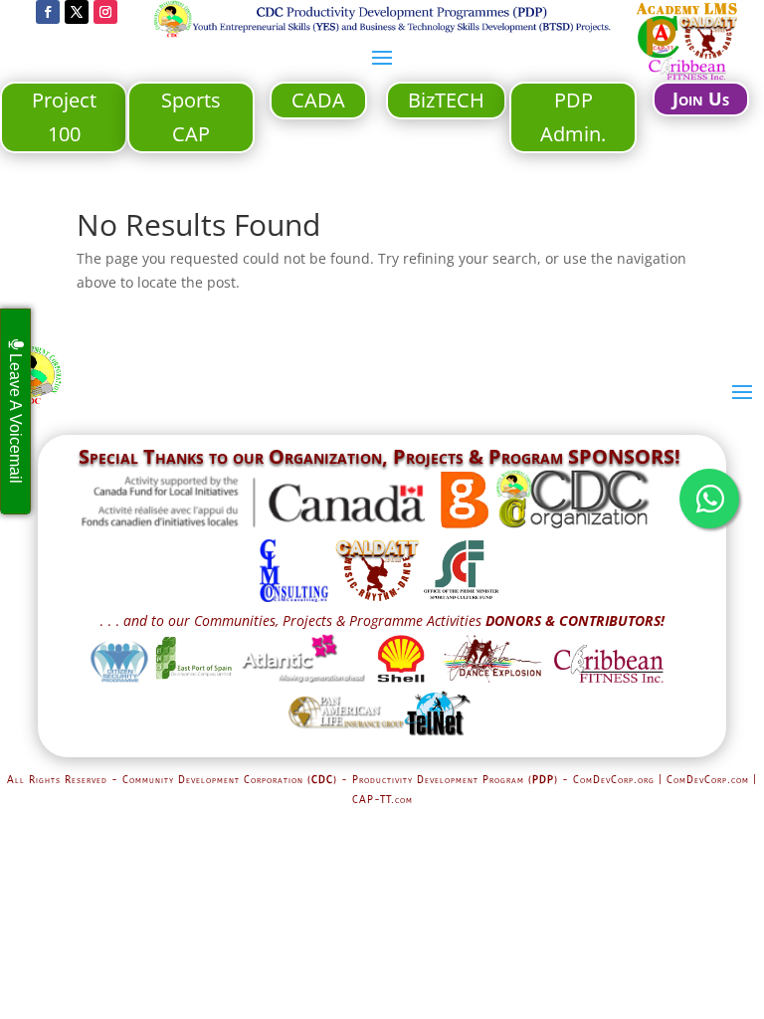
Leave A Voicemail (15, 416)
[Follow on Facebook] (48, 12)
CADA (318, 100)
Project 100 (64, 117)
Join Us (700, 98)
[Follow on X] (77, 12)
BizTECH (446, 100)
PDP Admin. (573, 117)
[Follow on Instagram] (105, 12)
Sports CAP (191, 117)
